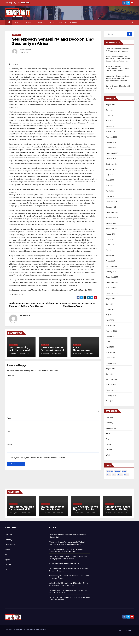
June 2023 (110, 309)
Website (10, 444)
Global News (16, 34)
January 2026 (111, 142)
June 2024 (110, 245)
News (52, 22)
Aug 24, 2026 (78, 513)
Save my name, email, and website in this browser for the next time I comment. (38, 458)
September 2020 (112, 390)
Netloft (44, 629)
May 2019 (109, 401)
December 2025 (112, 148)
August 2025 (110, 169)
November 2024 (112, 218)
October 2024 (111, 223)
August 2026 (110, 105)
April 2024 (110, 255)
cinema (117, 471)
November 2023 (112, 282)
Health (108, 433)
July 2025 (109, 175)
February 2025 (111, 202)
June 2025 (110, 180)
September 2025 (112, 164)
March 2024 (110, 261)
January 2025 (111, 207)
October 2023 (111, 288)
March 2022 (110, 352)
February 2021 (111, 379)
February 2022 (111, 358)
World (108, 455)
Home (17, 22)
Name (10, 418)
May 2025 (109, 185)
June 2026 (110, 115)
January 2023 (111, 336)
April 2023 (110, 320)
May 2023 (109, 315)
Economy (28, 22)
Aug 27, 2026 (46, 513)
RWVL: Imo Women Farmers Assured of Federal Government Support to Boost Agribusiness (118, 59)
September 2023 (112, 293)
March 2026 (110, 132)
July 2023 (109, 304)
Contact (74, 22)
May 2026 (109, 121)
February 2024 (111, 266)
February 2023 (111, 331)
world (126, 475)
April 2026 (110, 126)
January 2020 (111, 395)
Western (109, 450)
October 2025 (111, 158)
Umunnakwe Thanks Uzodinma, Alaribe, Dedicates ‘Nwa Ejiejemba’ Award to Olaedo (118, 78)
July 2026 (109, 110)
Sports (62, 22)
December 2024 (112, 212)
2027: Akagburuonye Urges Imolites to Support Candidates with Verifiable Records (117, 68)
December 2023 (112, 277)
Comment (11, 375)
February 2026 (111, 137)
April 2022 (110, 347)
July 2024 (109, 239)
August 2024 (110, 234)
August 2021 (110, 369)
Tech (114, 475)
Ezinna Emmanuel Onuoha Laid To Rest (64, 564)
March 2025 (110, 196)
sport (108, 475)
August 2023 (110, 299)
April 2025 (110, 191)
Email (9, 431)
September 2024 (112, 228)
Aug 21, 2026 (110, 513)
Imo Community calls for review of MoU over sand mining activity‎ (19, 351)
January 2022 (111, 363)
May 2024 (109, 250)
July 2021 (109, 374)
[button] (132, 22)
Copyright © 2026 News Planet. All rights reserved (20, 629)
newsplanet (26, 50)
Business (41, 22)
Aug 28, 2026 (13, 513)
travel (120, 475)
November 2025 (112, 153)
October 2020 (111, 385)
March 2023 (110, 325)
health (124, 471)
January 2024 (111, 272)
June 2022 (110, 342)
